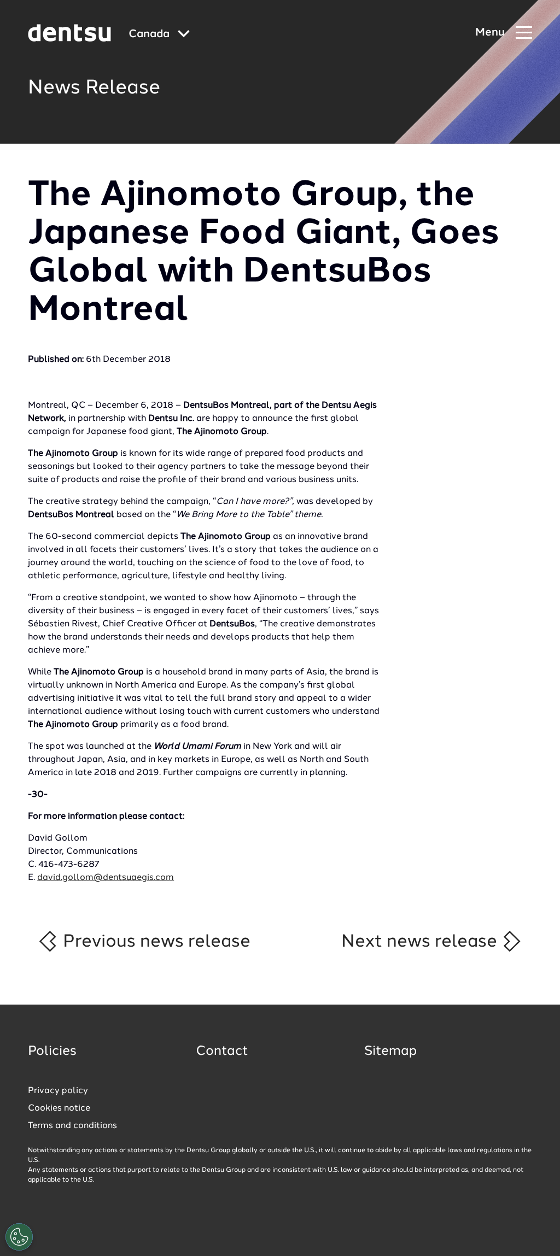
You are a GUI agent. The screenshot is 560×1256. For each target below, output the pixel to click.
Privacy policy (58, 1091)
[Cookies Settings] (19, 1237)
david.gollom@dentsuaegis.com (105, 877)
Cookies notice (59, 1108)
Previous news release (154, 941)
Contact (222, 1051)
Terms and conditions (72, 1126)
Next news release (421, 941)
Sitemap (390, 1051)
